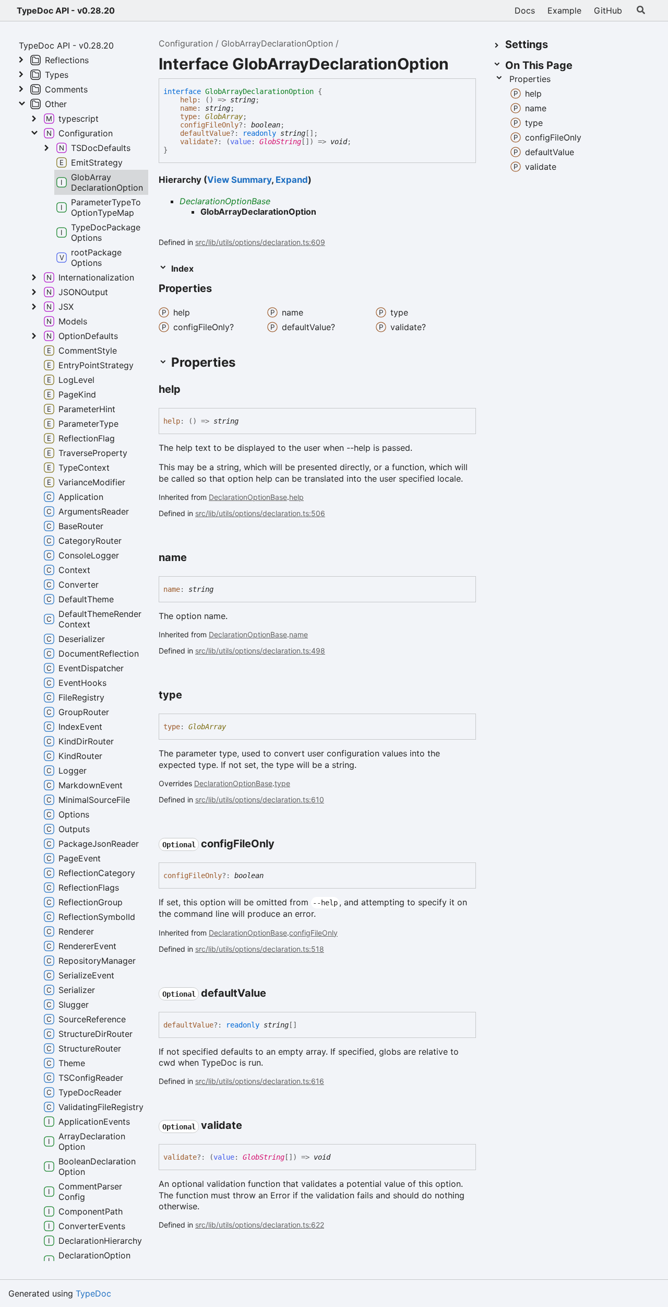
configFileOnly (209, 125)
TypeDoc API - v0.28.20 (66, 10)
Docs (525, 10)
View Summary (239, 179)
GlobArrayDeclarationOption (277, 43)
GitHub (608, 10)
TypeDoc (93, 1293)
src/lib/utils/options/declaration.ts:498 (260, 650)
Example (564, 10)
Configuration (186, 43)
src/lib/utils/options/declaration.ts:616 (259, 1081)
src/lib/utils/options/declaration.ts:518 (259, 948)
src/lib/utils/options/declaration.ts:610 (259, 799)
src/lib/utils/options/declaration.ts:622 (259, 1224)
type (188, 116)
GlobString (280, 141)
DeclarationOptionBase (225, 201)
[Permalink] (221, 289)
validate (196, 141)
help (188, 100)
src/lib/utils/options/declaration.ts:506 (260, 513)
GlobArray (224, 116)
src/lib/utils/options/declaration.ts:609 (260, 242)
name (188, 108)
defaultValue (205, 133)
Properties (530, 79)
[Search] (640, 10)
